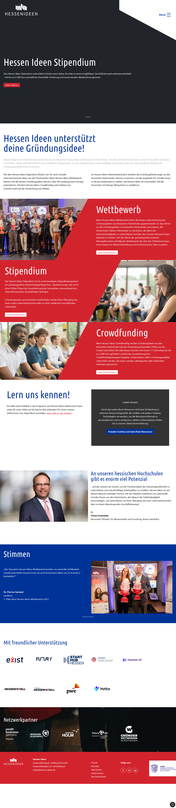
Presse (94, 764)
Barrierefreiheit (98, 778)
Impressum (96, 771)
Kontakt (95, 768)
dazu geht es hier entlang (59, 413)
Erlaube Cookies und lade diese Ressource (130, 431)
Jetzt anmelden (12, 92)
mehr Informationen (107, 252)
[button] (1, 21)
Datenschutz (97, 775)
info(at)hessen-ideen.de (44, 772)
